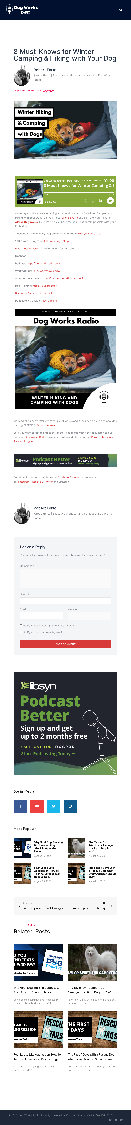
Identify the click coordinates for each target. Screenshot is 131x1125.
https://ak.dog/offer (45, 285)
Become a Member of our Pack (34, 293)
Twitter (48, 481)
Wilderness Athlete (26, 248)
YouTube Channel (68, 477)
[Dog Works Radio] (21, 9)
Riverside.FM (49, 300)
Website (72, 609)
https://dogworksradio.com (43, 263)
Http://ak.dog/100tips (57, 241)
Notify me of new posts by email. (43, 632)
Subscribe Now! (46, 425)
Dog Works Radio (35, 437)
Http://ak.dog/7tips (89, 233)
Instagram (23, 481)
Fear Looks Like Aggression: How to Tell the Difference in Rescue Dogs (47, 872)
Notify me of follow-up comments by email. (49, 625)
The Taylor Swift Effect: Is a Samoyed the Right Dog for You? (101, 847)
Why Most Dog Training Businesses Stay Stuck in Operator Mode (48, 847)
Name (24, 594)
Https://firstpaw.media (46, 270)
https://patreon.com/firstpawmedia (63, 278)
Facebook (37, 481)
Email (24, 609)
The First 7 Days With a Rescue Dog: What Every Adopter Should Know (102, 872)
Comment (27, 566)
